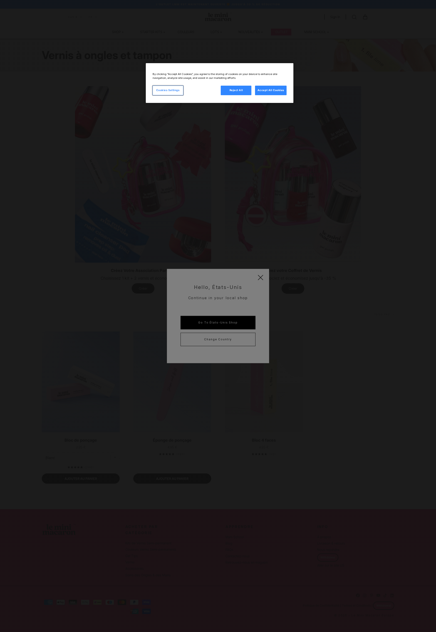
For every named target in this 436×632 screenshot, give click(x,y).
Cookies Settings (167, 90)
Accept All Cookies (271, 90)
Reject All (236, 90)
